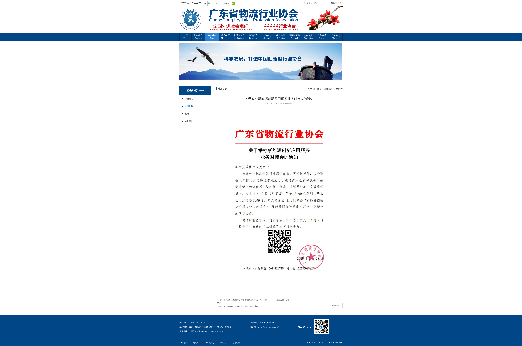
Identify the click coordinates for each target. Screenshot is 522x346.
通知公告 (339, 89)
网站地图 (183, 343)
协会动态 (328, 89)
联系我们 (210, 343)
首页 (319, 89)
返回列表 (335, 306)
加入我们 (223, 343)
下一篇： (237, 306)
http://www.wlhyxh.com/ (269, 327)
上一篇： (253, 301)
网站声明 (197, 343)
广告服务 (237, 343)
